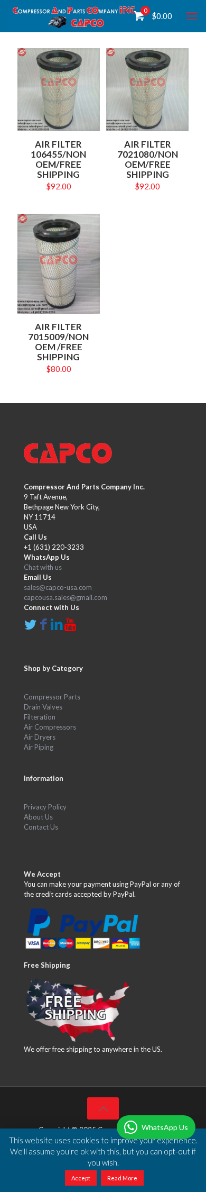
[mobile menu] (192, 16)
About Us (38, 817)
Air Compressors (50, 727)
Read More (122, 1178)
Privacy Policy (45, 807)
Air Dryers (39, 737)
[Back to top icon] (103, 1108)
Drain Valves (43, 707)
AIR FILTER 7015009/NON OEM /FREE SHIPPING (58, 341)
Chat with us (43, 567)
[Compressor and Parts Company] (74, 16)
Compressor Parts (52, 697)
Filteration (39, 717)
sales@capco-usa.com (58, 587)
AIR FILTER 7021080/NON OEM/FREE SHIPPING (147, 159)
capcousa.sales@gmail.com (65, 597)
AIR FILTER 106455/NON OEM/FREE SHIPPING (58, 159)
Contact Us (41, 827)
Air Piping (38, 747)
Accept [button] (80, 1178)
